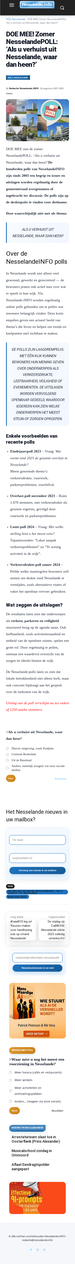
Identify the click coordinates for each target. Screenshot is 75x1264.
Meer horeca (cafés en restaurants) (38, 1072)
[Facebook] (30, 1250)
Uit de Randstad (22, 760)
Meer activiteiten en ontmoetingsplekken (28, 1091)
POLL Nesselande (15, 19)
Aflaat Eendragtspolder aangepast (31, 1166)
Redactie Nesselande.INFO (24, 88)
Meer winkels (23, 1080)
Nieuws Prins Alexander (27, 1127)
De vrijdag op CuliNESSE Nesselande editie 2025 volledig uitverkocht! (53, 930)
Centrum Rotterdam (24, 754)
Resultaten (60, 778)
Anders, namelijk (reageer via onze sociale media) (38, 768)
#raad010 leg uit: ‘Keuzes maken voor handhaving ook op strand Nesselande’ (21, 930)
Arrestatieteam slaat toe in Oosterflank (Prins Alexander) (36, 1139)
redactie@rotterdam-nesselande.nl (27, 851)
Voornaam (14, 833)
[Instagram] (37, 1250)
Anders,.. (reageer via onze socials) (38, 1101)
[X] (44, 1250)
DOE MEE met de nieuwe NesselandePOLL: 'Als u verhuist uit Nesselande (35, 892)
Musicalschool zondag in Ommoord (32, 1153)
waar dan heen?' (18, 896)
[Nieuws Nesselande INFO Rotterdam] (37, 4)
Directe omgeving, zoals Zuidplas (33, 748)
